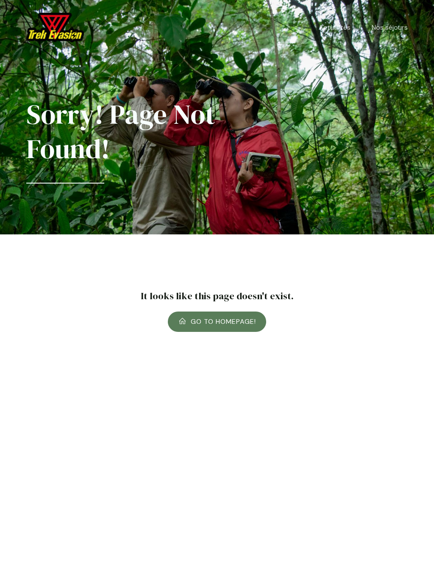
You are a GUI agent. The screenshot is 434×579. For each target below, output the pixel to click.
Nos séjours (390, 27)
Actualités (335, 27)
